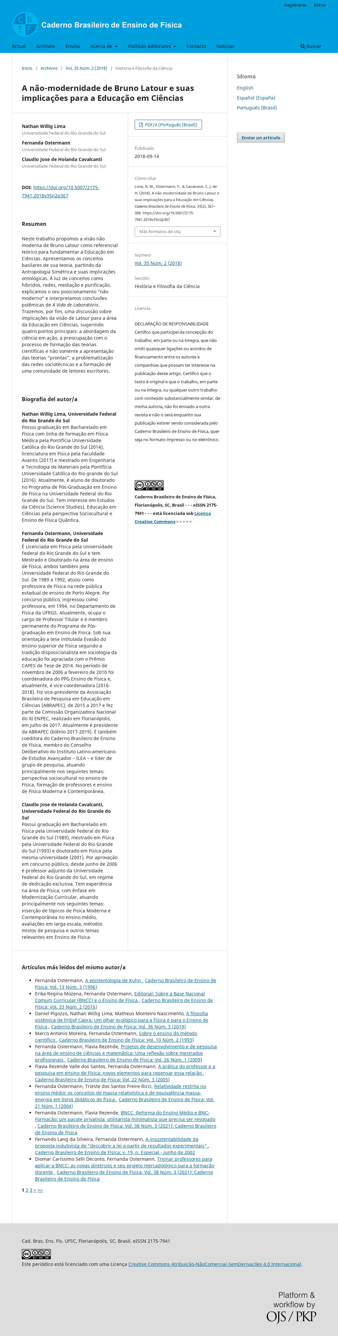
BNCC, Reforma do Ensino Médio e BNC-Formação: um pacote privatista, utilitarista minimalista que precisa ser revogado (125, 1115)
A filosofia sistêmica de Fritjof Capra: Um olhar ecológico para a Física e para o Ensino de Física (121, 1020)
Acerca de (102, 46)
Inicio (27, 68)
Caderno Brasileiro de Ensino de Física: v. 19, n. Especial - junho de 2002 (115, 1152)
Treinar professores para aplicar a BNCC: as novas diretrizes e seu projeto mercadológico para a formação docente (124, 1165)
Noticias (225, 46)
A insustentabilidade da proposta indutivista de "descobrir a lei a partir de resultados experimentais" (121, 1142)
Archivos (45, 46)
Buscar (313, 46)
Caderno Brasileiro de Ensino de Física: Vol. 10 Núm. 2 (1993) (126, 1040)
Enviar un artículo (261, 138)
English (245, 88)
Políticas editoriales (150, 46)
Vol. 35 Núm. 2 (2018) (86, 68)
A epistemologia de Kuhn (113, 980)
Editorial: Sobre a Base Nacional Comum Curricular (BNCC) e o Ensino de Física (120, 996)
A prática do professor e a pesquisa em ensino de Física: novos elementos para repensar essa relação (125, 1069)
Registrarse (295, 5)
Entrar (320, 5)
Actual (19, 46)
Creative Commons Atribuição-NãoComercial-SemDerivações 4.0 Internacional (214, 1264)
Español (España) (256, 98)
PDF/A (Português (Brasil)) (170, 125)
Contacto (196, 46)
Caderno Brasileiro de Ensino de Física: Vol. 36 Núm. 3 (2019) (118, 1026)
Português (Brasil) (257, 107)
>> (40, 1190)
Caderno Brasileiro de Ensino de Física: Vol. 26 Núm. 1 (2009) (134, 1060)
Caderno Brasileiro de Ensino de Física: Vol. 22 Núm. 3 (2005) (102, 1079)
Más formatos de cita (160, 231)
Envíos (73, 46)
